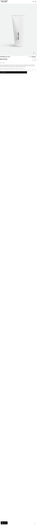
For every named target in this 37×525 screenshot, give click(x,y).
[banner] (4, 2)
